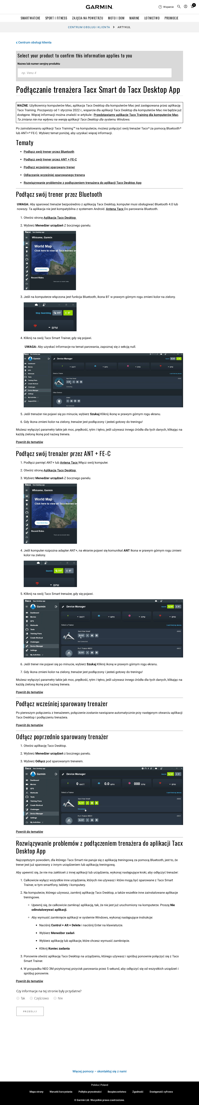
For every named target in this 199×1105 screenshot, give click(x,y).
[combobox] (94, 73)
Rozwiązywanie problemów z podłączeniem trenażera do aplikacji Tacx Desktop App (82, 183)
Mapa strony (36, 1091)
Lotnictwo (152, 18)
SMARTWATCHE (30, 18)
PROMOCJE (171, 18)
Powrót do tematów (29, 442)
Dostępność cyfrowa (161, 1091)
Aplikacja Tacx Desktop (60, 217)
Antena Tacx (115, 209)
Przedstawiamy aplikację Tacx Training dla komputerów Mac (136, 115)
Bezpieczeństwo (117, 1091)
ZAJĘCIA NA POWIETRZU (87, 18)
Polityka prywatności (90, 1091)
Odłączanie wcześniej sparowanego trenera (54, 175)
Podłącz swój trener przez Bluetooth (49, 152)
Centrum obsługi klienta (89, 27)
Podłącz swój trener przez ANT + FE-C (50, 159)
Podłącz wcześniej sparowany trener (49, 167)
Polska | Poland (99, 1084)
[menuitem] (166, 7)
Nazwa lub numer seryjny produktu (38, 63)
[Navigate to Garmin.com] (99, 7)
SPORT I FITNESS (56, 18)
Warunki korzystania (61, 1091)
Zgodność (137, 1091)
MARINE (134, 18)
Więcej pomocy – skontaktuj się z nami (99, 1071)
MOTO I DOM (116, 18)
